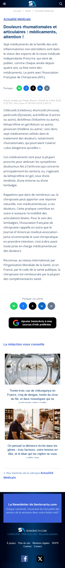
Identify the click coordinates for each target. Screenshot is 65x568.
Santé (28, 11)
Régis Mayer (30, 100)
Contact (38, 546)
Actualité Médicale (44, 11)
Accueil (17, 11)
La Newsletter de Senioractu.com (32, 504)
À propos (11, 543)
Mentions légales (41, 543)
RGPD (55, 543)
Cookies (27, 546)
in (40, 88)
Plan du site (24, 543)
